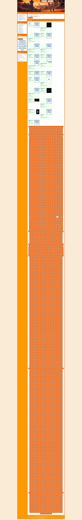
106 (34, 136)
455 (43, 173)
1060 (40, 239)
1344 (48, 273)
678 (39, 197)
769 (41, 207)
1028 (58, 234)
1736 (53, 321)
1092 (56, 242)
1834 (38, 334)
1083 (33, 242)
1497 (40, 292)
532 (48, 181)
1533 (33, 297)
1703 (35, 318)
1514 (51, 294)
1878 (51, 339)
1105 (54, 244)
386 (57, 165)
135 (32, 139)
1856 (61, 336)
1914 (43, 344)
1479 (61, 289)
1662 (30, 313)
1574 (38, 302)
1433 (43, 284)
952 (48, 226)
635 (43, 192)
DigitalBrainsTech (31, 49)
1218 (58, 257)
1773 (48, 326)
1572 (33, 302)
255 (32, 152)
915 (32, 223)
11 (48, 126)
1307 (53, 268)
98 (51, 134)
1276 (40, 265)
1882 (61, 339)
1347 (56, 273)
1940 (43, 347)
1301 (38, 268)
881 (57, 218)
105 (32, 136)
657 (59, 194)
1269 (56, 263)
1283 (58, 265)
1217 (56, 257)
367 (48, 163)
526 (34, 181)
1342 (43, 273)
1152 (32, 250)
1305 (48, 268)
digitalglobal (43, 82)
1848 (40, 336)
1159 (49, 250)
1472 (43, 289)
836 (57, 213)
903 (39, 221)
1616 (46, 307)
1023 (46, 234)
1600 (38, 305)
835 (55, 213)
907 (48, 221)
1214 (48, 257)
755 (43, 205)
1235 (35, 260)
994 (40, 231)
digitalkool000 (30, 109)
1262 (38, 263)
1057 (33, 239)
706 (34, 200)
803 (50, 210)
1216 (53, 257)
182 (36, 144)
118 (61, 136)
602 (36, 189)
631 (34, 192)
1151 (29, 250)
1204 (57, 255)
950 (43, 226)
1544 (61, 297)
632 (36, 192)
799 (41, 210)
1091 (53, 242)
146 (57, 139)
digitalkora (42, 114)
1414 (61, 281)
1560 (35, 300)
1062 (46, 239)
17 (60, 126)
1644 (51, 310)
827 (36, 213)
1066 (56, 239)
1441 (30, 286)
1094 (61, 242)
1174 (52, 252)
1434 (46, 284)
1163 (59, 250)
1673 (58, 313)
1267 (51, 263)
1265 (46, 263)
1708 (48, 318)
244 (41, 150)
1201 (49, 255)
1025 (51, 234)
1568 (56, 300)
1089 (48, 242)
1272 (30, 265)
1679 (40, 315)
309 (52, 157)
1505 (61, 292)
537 (59, 181)
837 (59, 213)
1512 (46, 294)
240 (32, 150)
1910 (33, 344)
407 (36, 168)
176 (57, 142)
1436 (51, 284)
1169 (39, 252)
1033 (38, 236)
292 (48, 155)
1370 (48, 276)
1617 (48, 307)
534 (52, 181)
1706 (43, 318)
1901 (43, 342)
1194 (32, 255)
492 (59, 176)
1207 (30, 257)
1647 (58, 310)
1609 (61, 305)
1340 (38, 273)
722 (36, 202)
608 (50, 189)
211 (34, 147)
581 (57, 186)
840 (32, 215)
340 (55, 160)
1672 (56, 313)
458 (50, 173)
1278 (46, 265)
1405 (38, 281)
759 (52, 205)
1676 (33, 315)
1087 (43, 242)
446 (57, 171)
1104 (52, 244)
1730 (38, 321)
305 (43, 157)
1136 (62, 247)
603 (39, 189)
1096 (32, 244)
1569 (58, 300)
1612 (35, 307)
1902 (46, 342)
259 (41, 152)
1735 (51, 321)
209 (30, 147)
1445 (40, 286)
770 (43, 207)
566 (57, 184)
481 (34, 176)
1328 (40, 271)
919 (41, 223)
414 (52, 168)
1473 (46, 289)
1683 (51, 315)
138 (39, 139)
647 (36, 194)
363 (39, 163)
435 (32, 171)
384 (52, 165)
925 (55, 223)
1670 (51, 313)
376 (34, 165)
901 (34, 221)
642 (59, 192)
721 (34, 202)
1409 (48, 281)
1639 (38, 310)
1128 (42, 247)
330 (32, 160)
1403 (33, 281)
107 (37, 136)
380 (43, 165)
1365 (35, 276)
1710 (53, 318)
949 (41, 226)
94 (43, 134)
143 (50, 139)
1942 (48, 347)
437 (36, 171)
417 (59, 168)
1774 (51, 326)
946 (34, 226)
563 (50, 184)
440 (43, 171)
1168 (37, 252)
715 (55, 200)
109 (41, 136)
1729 (35, 321)
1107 (60, 244)
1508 (35, 294)
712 (48, 200)
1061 (43, 239)
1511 (43, 294)
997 (47, 231)
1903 (48, 342)
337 (48, 160)
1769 (38, 326)
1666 (40, 313)
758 (50, 205)
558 (39, 184)
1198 (42, 255)
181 (34, 144)
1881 (58, 339)
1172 (47, 252)
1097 (34, 244)
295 (55, 155)
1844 (30, 336)
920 (43, 223)
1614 (40, 307)
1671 (53, 313)
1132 (52, 247)
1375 (61, 276)
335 (43, 160)
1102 (47, 244)
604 (41, 189)
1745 (43, 323)
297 (59, 155)
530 (43, 181)
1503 (56, 292)
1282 (56, 265)
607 (48, 189)
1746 (46, 323)
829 (41, 213)
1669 (48, 313)
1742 (35, 323)
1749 (53, 323)
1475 (51, 289)
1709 (51, 318)
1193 (29, 255)
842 (36, 215)
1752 (61, 323)
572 (36, 186)
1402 (30, 281)
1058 (35, 239)
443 (50, 171)
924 (52, 223)
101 (57, 134)
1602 (43, 305)
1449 (51, 286)
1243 (56, 260)
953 (50, 226)
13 (52, 126)
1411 (53, 281)
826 (34, 213)
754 (41, 205)
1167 (34, 252)
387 (59, 165)
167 (36, 142)
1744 (40, 323)
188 (50, 144)
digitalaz (29, 22)
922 (48, 223)
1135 (59, 247)
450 (32, 173)
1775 (53, 326)
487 (48, 176)
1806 (33, 331)
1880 (56, 339)
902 (36, 221)
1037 (48, 236)
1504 (58, 292)
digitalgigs (30, 77)
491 (57, 176)
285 (32, 155)
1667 (43, 313)
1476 (53, 289)
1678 (38, 315)
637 (48, 192)
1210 (38, 257)
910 (55, 221)
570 (32, 186)
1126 (37, 247)
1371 (51, 276)
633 (39, 192)
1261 (35, 263)
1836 (43, 334)
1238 (43, 260)
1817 (61, 331)
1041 (58, 236)
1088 (46, 242)
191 (57, 144)
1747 (48, 323)
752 (36, 205)
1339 (35, 273)
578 (50, 186)
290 (43, 155)
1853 (53, 336)
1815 (56, 331)
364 (41, 163)
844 (41, 215)
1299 (33, 268)
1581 (56, 302)
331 (34, 160)
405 (32, 168)
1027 (56, 234)
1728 (33, 321)
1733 (46, 321)
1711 (56, 318)
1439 (58, 284)
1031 (33, 236)
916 (34, 223)
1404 (35, 281)
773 (50, 207)
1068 (61, 239)
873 (39, 218)
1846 (35, 336)
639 (52, 192)
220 (55, 147)
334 (41, 160)
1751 (58, 323)
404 (30, 168)
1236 (38, 260)
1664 (35, 313)
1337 (30, 273)
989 (29, 231)
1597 (30, 305)
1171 (44, 252)
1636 (30, 310)
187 (48, 144)
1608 (58, 305)
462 (59, 173)
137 (36, 139)
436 (34, 171)
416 (57, 168)
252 (59, 150)
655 (55, 194)
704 (30, 200)
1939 (40, 347)
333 (39, 160)
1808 (38, 331)
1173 (49, 252)
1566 (51, 300)
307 (48, 157)
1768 (35, 326)
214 (41, 147)
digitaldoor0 (30, 54)
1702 (33, 318)
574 (41, 186)
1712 (58, 318)
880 (55, 218)
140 (43, 139)
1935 (30, 347)
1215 (51, 257)
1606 (53, 305)
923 (50, 223)
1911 (35, 344)
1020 (38, 234)
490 (55, 176)
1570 (61, 300)
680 (43, 197)
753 (39, 205)
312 (59, 157)
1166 (32, 252)
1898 (35, 342)
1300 (35, 268)
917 (36, 223)
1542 (56, 297)
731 (57, 202)
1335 (58, 271)
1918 (53, 344)
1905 (53, 342)
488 (50, 176)
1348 (58, 273)
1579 (51, 302)
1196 (37, 255)
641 (57, 192)
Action (19, 10)
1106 (57, 244)
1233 (30, 260)
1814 (53, 331)
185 (43, 144)
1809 (40, 331)
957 (59, 226)
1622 (61, 307)
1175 (54, 252)
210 (32, 147)
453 (39, 173)
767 (36, 207)
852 (59, 215)
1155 (39, 250)
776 (57, 207)
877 (48, 218)
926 (57, 223)
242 (36, 150)
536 (57, 181)
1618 (51, 307)
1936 (33, 347)
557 (36, 184)
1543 (58, 297)
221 (57, 147)
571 (34, 186)
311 (57, 157)
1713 (61, 318)
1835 (40, 334)
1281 (53, 265)
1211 (40, 257)
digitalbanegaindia (44, 27)
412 (48, 168)
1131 (49, 247)
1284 (61, 265)
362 (36, 163)
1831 (30, 334)
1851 (48, 336)
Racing (30, 10)
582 (59, 186)
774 (52, 207)
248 (50, 150)
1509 (38, 294)
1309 (58, 268)
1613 (38, 307)
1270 (58, 263)
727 (48, 202)
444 (52, 171)
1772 (46, 326)
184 (41, 144)
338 (50, 160)
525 (32, 181)
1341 (40, 273)
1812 (48, 331)
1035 (43, 236)
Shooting (34, 10)
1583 (61, 302)
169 (41, 142)
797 (36, 210)
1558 (30, 300)
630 (32, 192)
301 (34, 157)
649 (41, 194)
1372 (53, 276)
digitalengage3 (30, 71)
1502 (53, 292)
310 (55, 157)
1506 (30, 294)
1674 (61, 313)
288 (39, 155)
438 (39, 171)
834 (52, 213)
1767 (33, 326)
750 (32, 205)
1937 (35, 347)
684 (52, 197)
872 (36, 218)
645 (32, 194)
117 (59, 136)
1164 (62, 250)
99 (53, 134)
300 (32, 157)
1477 (56, 289)
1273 (33, 265)
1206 (62, 255)
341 (57, 160)
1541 (53, 297)
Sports (38, 10)
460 (55, 173)
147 (59, 139)
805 (55, 210)
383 (50, 165)
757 (48, 205)
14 (54, 126)
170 (43, 142)
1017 (30, 234)
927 (59, 223)
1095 (29, 244)
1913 (40, 344)
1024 (48, 234)
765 (32, 207)
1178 (62, 252)
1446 (43, 286)
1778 (61, 326)
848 (50, 215)
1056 (30, 239)
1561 (38, 300)
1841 (56, 334)
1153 (34, 250)
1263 (40, 263)
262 (48, 152)
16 (58, 126)
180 (32, 144)
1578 (48, 302)
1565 (48, 300)
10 (46, 126)
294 (52, 155)
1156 (42, 250)
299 (30, 157)
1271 (61, 263)
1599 (35, 305)
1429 (33, 284)
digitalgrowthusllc (31, 93)
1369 (46, 276)
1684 (53, 315)
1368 (43, 276)
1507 (33, 294)
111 (46, 136)
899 (30, 221)
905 (43, 221)
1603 (46, 305)
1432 (40, 284)
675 (32, 197)
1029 (61, 234)
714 (52, 200)
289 (41, 155)
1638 (35, 310)
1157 (44, 250)
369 (52, 163)
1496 (38, 292)
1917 (51, 344)
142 (48, 139)
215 (43, 147)
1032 (35, 236)
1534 (35, 297)
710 (43, 200)
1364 (33, 276)
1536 (40, 297)
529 (41, 181)
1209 (35, 257)
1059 (38, 239)
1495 (35, 292)
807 (59, 210)
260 (43, 152)
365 (43, 163)
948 (39, 226)
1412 (56, 281)
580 (55, 186)
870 (32, 218)
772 (48, 207)
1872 (35, 339)
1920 (58, 344)
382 (48, 165)
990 (31, 231)
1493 (30, 292)
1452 (58, 286)
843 (39, 215)
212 (36, 147)
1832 (33, 334)
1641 (43, 310)
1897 (33, 342)
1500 (48, 292)
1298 (30, 268)
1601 (40, 305)
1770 (40, 326)
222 (59, 147)
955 (55, 226)
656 (57, 194)
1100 (42, 244)
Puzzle (26, 10)
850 (55, 215)
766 (34, 207)
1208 (33, 257)
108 (39, 136)
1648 (61, 310)
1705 (40, 318)
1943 (51, 347)
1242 (53, 260)
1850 (46, 336)
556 (34, 184)
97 (49, 134)
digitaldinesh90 (43, 49)
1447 (46, 286)
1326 (35, 271)
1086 (40, 242)
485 (43, 176)
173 (50, 142)
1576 (43, 302)
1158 (47, 250)
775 (55, 207)
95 (45, 134)
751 (34, 205)
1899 (38, 342)
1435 (48, 284)
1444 (38, 286)
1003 (62, 231)
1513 (48, 294)
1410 (51, 281)
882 (59, 218)
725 (43, 202)
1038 (51, 236)
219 (52, 147)
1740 (30, 323)
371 (57, 163)
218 (50, 147)
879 (52, 218)
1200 (47, 255)
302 (36, 157)
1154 (37, 250)
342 (59, 160)
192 (59, 144)
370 (55, 163)
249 (52, 150)
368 (50, 163)
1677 (35, 315)
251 (57, 150)
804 (52, 210)
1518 (61, 294)
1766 (30, 326)
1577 (46, 302)
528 (39, 181)
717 (59, 200)
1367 (40, 276)
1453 (61, 286)
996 (45, 231)
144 (52, 139)
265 (55, 152)
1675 (30, 315)
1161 (54, 250)
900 (32, 221)
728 (50, 202)
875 (43, 218)
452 (36, 173)
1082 (30, 242)
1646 (56, 310)
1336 (61, 271)
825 (32, 213)
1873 (38, 339)
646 (34, 194)
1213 (46, 257)
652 (48, 194)
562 (48, 184)
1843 (61, 334)
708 (39, 200)
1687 (61, 315)
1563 (43, 300)
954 (52, 226)
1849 (43, 336)
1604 (48, 305)
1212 (43, 257)
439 (41, 171)
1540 (51, 297)
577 (48, 186)
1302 (40, 268)
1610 (30, 307)
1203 (54, 255)
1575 (40, 302)
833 (50, 213)
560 (43, 184)
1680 (43, 315)
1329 (43, 271)
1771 (43, 326)
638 (50, 192)
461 (57, 173)
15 (56, 126)
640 (55, 192)
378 (39, 165)
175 (55, 142)
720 (32, 202)
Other (23, 10)
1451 (56, 286)
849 (52, 215)
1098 (37, 244)
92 (39, 134)
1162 (57, 250)
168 (39, 142)
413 (50, 168)
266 (57, 152)
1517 (58, 294)
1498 (43, 292)
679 (41, 197)
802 (48, 210)
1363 (30, 276)
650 (43, 194)
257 (36, 152)
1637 (33, 310)
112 (48, 136)
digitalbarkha (30, 38)
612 (59, 189)
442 (48, 171)
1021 (40, 234)
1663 (33, 313)
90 (35, 134)
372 (59, 163)
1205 (60, 255)
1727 (30, 321)
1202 (52, 255)
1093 (58, 242)
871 (34, 218)
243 (39, 150)
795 (32, 210)
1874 (40, 339)
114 (52, 136)
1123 (29, 247)
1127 (39, 247)
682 (48, 197)
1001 (57, 231)
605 (43, 189)
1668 (46, 313)
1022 (43, 234)
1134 (57, 247)
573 (39, 186)
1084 (35, 242)
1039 (53, 236)
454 (41, 173)
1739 (61, 321)
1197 (39, 255)
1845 (33, 336)
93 (41, 134)
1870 (30, 339)
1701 (30, 318)
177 (59, 142)
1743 (38, 323)
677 (36, 197)
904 (41, 221)
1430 (35, 284)
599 (30, 189)
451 (34, 173)
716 (57, 200)
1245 (61, 260)
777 (59, 207)
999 (52, 231)
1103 (49, 244)
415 (55, 168)
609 (52, 189)
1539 (48, 297)
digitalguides (43, 88)
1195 (34, 255)
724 (41, 202)
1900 (40, 342)
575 (43, 186)
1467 (30, 289)
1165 (29, 252)
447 (59, 171)
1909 (30, 344)
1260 (33, 263)
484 (41, 176)
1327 (38, 271)
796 (34, 210)
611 (57, 189)
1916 (48, 344)
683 (50, 197)
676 (34, 197)
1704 (38, 318)
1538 (46, 297)
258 (39, 152)
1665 (38, 313)
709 (41, 200)
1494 (33, 292)
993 (38, 231)
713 (50, 200)
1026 (53, 234)
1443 (35, 286)
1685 (56, 315)
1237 (40, 260)
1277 (43, 265)
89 (33, 134)
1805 (30, 331)
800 (43, 210)
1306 (51, 268)
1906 (56, 342)
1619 (53, 307)
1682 (48, 315)
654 (52, 194)
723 (39, 202)
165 (32, 142)
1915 (46, 344)
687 (59, 197)
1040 (56, 236)
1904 (51, 342)
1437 (53, 284)
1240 (48, 260)
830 (43, 213)
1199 (44, 255)
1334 (56, 271)
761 (57, 205)
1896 (30, 342)
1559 (33, 300)
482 (36, 176)
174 (52, 142)
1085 (38, 242)
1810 (43, 331)
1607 (56, 305)
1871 (33, 339)
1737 (56, 321)
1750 (56, 323)
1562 (40, 300)
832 (48, 213)
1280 (51, 265)
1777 (58, 326)
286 (34, 155)
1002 (59, 231)
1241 (51, 260)
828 (39, 213)
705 (32, 200)
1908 (61, 342)
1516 (56, 294)
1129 (44, 247)
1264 (43, 263)
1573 (35, 302)
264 (52, 152)
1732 (43, 321)
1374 (58, 276)
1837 (46, 334)
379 (41, 165)
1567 (53, 300)
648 (39, 194)
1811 (46, 331)
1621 (58, 307)
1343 (46, 273)
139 (41, 139)
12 (50, 126)
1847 (38, 336)
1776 (56, 326)
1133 (54, 247)
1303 (43, 268)
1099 (39, 244)
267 (59, 152)
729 (52, 202)
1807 (35, 331)
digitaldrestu (43, 54)
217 (48, 147)
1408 (46, 281)
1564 (46, 300)
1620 (56, 307)
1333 (53, 271)
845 (43, 215)
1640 (40, 310)
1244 (58, 260)
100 (55, 134)
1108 (62, 244)
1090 (51, 242)
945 (32, 226)
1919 (56, 344)
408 (39, 168)
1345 (51, 273)
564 (52, 184)
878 (50, 218)
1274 (35, 265)
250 (55, 150)
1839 (51, 334)
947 (36, 226)
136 (34, 139)
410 (43, 168)
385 (55, 165)
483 (39, 176)
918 (39, 223)
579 (52, 186)
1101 (44, 244)
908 (50, 221)
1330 (46, 271)
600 (32, 189)
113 (50, 136)
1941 (46, 347)
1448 (48, 286)
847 (48, 215)
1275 (38, 265)
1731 (40, 321)
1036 (46, 236)
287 (36, 155)
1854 (56, 336)
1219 (61, 257)
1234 (33, 260)
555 (32, 184)
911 (57, 221)
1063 (48, 239)
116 (57, 136)
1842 (58, 334)
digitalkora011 (30, 120)
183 (39, 144)
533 (50, 181)
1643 (48, 310)
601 (34, 189)
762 (59, 205)
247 (48, 150)
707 (36, 200)
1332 (51, 271)
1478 (58, 289)
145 (55, 139)
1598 (33, 305)
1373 (56, 276)
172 (48, 142)
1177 (59, 252)
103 (62, 134)
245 (43, 150)
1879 (53, 339)
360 (32, 163)
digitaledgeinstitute (44, 63)
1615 (43, 307)
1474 (48, 289)
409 (41, 168)
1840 (53, 334)
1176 (57, 252)
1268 (53, 263)
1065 (53, 239)
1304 (46, 268)
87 (29, 134)
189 (52, 144)
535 (55, 181)
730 (55, 202)
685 (55, 197)
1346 (53, 273)
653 (50, 194)
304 (41, 157)
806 (57, 210)
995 (43, 231)
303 (39, 157)
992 (36, 231)
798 (39, 210)
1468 (33, 289)
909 (52, 221)
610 (55, 189)
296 (57, 155)
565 (55, 184)
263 (50, 152)
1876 (46, 339)
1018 (33, 234)
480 (32, 176)
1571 (30, 302)
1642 (46, 310)
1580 (53, 302)
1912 (38, 344)
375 (32, 165)
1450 (53, 286)
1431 (38, 284)
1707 (46, 318)
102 (60, 134)
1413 (58, 281)
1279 (48, 265)
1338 (33, 273)
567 (59, 184)
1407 (43, 281)
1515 (53, 294)
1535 (38, 297)
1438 (56, 284)
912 (59, 221)
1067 (58, 239)
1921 (61, 344)
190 (55, 144)
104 (30, 136)
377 (36, 165)
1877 (48, 339)
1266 (48, 263)
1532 (30, 297)
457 (48, 173)
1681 (46, 315)
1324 (30, 271)
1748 (51, 323)
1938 (38, 347)
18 (62, 126)
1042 (61, 236)
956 (57, 226)
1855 (58, 336)
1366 (38, 276)
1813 (51, 331)
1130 (47, 247)
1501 (51, 292)
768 (39, 207)
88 (31, 134)
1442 (33, 286)
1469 (35, 289)
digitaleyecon (43, 71)
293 (50, 155)
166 (34, 142)
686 (57, 197)
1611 (33, 307)
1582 (58, 302)
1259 (30, 263)
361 (34, 163)
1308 (56, 268)
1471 (40, 289)
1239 (46, 260)
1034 (40, 236)
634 (41, 192)
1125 (34, 247)
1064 (51, 239)
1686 (58, 315)
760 (55, 205)
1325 (33, 271)
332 (36, 160)
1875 (43, 339)
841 (34, 215)
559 (41, 184)
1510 (40, 294)
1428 (30, 284)
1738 (58, 321)
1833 (35, 334)
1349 (61, 273)
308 (50, 157)
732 (59, 202)
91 (37, 134)
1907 (58, 342)
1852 (51, 336)
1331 (48, 271)
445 (55, 171)
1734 (48, 321)
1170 (42, 252)
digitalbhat (42, 33)
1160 (52, 250)
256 (34, 152)
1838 (48, 334)
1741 (33, 323)
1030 (30, 236)
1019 (35, 234)
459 (52, 173)
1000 (54, 231)
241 (34, 150)
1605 (51, 305)
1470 (38, 289)
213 (39, 147)
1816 (58, 331)
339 (52, 160)
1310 (61, 268)
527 (36, 181)
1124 (32, 247)
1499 (46, 292)
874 (41, 218)
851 (57, 215)
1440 (61, 284)
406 (34, 168)
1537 (43, 297)
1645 (53, 310)
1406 (40, 281)
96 (47, 134)
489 (52, 176)
